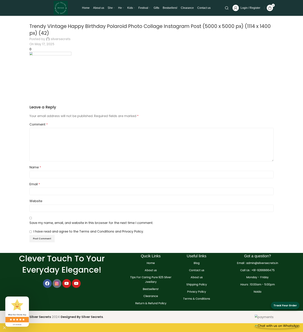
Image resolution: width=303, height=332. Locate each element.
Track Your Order (285, 305)
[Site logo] (61, 7)
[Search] (226, 7)
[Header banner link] (151, 166)
